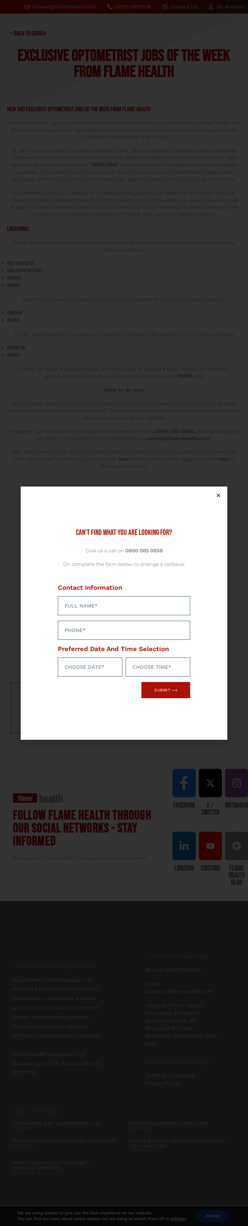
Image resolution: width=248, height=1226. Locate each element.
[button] (218, 495)
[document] (124, 613)
